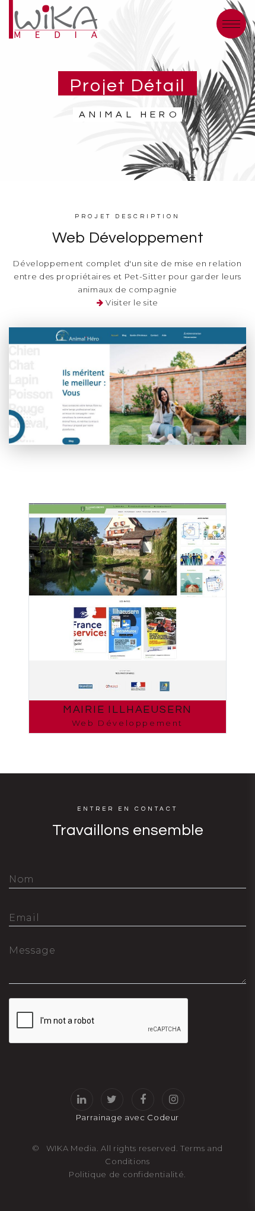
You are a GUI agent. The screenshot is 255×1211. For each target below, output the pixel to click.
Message (32, 950)
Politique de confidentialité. (127, 1174)
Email (24, 917)
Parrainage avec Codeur (127, 1117)
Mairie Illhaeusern (127, 709)
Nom (21, 879)
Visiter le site (132, 302)
